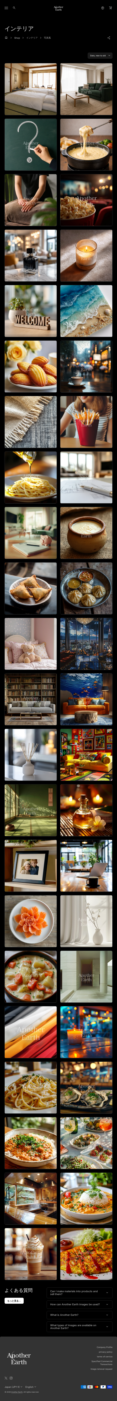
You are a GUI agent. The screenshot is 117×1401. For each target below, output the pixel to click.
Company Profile (104, 1347)
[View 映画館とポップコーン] (86, 200)
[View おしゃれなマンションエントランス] (86, 977)
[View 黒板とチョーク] (31, 145)
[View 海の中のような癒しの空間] (86, 699)
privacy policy (105, 1352)
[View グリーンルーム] (31, 810)
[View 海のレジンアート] (86, 311)
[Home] (58, 7)
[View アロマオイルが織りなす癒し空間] (86, 810)
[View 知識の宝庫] (31, 699)
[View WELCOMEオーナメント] (31, 311)
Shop (17, 37)
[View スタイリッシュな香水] (31, 255)
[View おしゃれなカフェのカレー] (31, 1143)
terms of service (104, 1356)
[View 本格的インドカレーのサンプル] (86, 1198)
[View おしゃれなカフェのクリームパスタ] (31, 1088)
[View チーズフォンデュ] (86, 145)
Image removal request (101, 1369)
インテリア (32, 37)
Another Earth (17, 1392)
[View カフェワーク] (86, 866)
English (31, 1387)
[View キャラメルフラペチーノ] (31, 1254)
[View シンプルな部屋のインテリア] (86, 89)
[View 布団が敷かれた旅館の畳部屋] (31, 89)
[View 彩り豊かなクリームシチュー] (31, 977)
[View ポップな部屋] (86, 755)
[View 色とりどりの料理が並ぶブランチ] (86, 1143)
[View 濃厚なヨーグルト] (86, 533)
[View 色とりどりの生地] (31, 1032)
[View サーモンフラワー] (31, 921)
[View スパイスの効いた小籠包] (86, 588)
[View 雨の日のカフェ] (86, 366)
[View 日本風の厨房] (31, 1198)
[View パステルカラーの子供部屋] (31, 644)
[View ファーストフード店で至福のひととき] (86, 422)
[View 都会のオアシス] (86, 644)
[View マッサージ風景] (31, 200)
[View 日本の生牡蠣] (86, 1088)
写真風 (47, 37)
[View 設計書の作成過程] (86, 477)
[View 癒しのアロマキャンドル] (86, 255)
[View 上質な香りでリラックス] (31, 755)
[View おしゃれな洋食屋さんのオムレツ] (86, 1254)
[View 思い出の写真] (31, 866)
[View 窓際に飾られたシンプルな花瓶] (86, 921)
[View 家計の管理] (31, 533)
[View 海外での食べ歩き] (31, 588)
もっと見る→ (14, 1300)
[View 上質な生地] (31, 422)
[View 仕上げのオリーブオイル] (31, 477)
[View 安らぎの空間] (86, 1032)
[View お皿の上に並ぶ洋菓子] (31, 366)
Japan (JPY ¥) (14, 1387)
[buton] (14, 1387)
